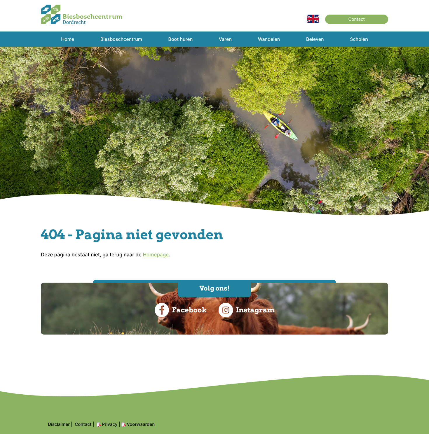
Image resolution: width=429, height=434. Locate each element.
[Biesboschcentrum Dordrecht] (82, 23)
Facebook (189, 310)
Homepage (156, 255)
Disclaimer (59, 424)
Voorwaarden (141, 424)
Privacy (110, 424)
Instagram (255, 310)
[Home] (313, 22)
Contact (356, 19)
